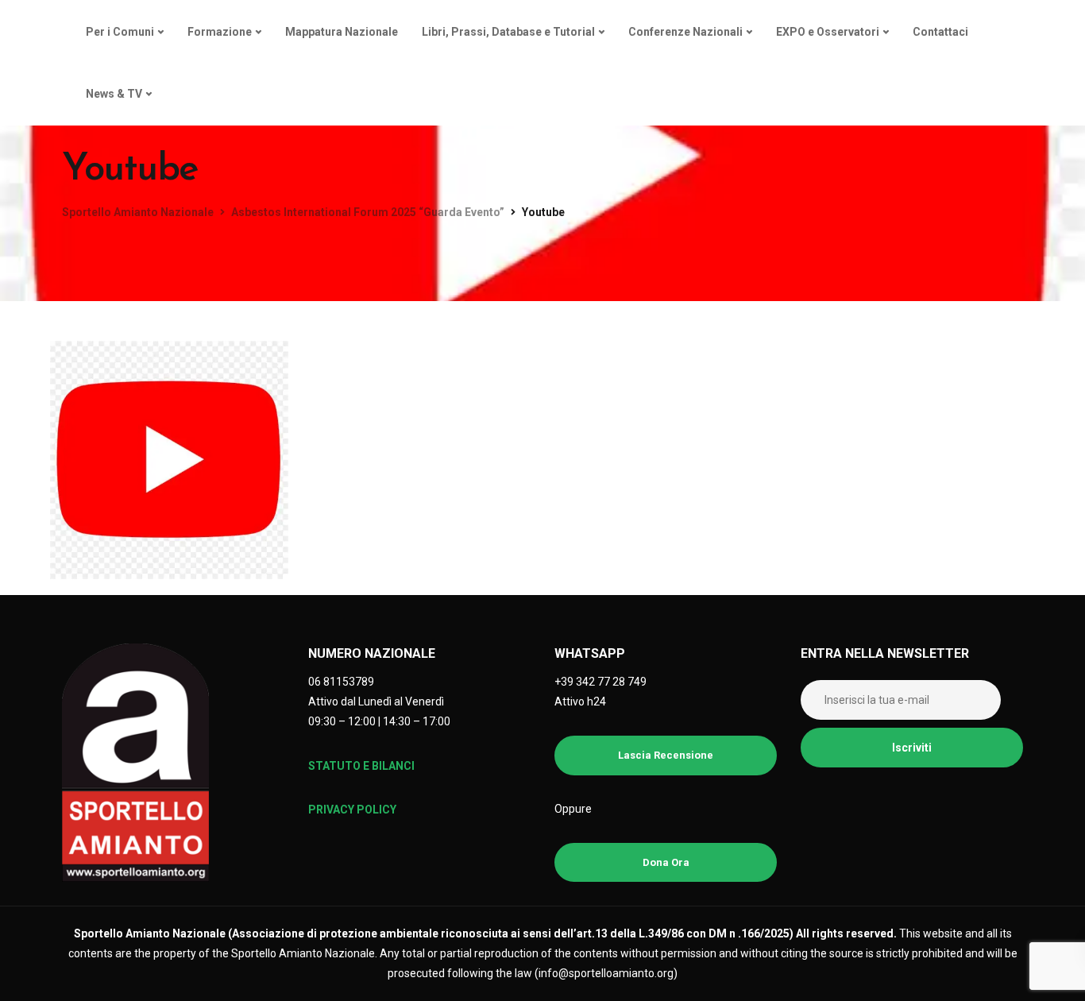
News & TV (114, 93)
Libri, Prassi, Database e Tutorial (508, 31)
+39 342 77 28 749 (600, 681)
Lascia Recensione (665, 755)
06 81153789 (341, 681)
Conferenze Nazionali (685, 31)
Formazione (219, 31)
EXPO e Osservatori (827, 31)
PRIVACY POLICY (352, 809)
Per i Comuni (120, 31)
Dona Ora (666, 862)
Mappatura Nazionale (341, 31)
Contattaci (940, 31)
